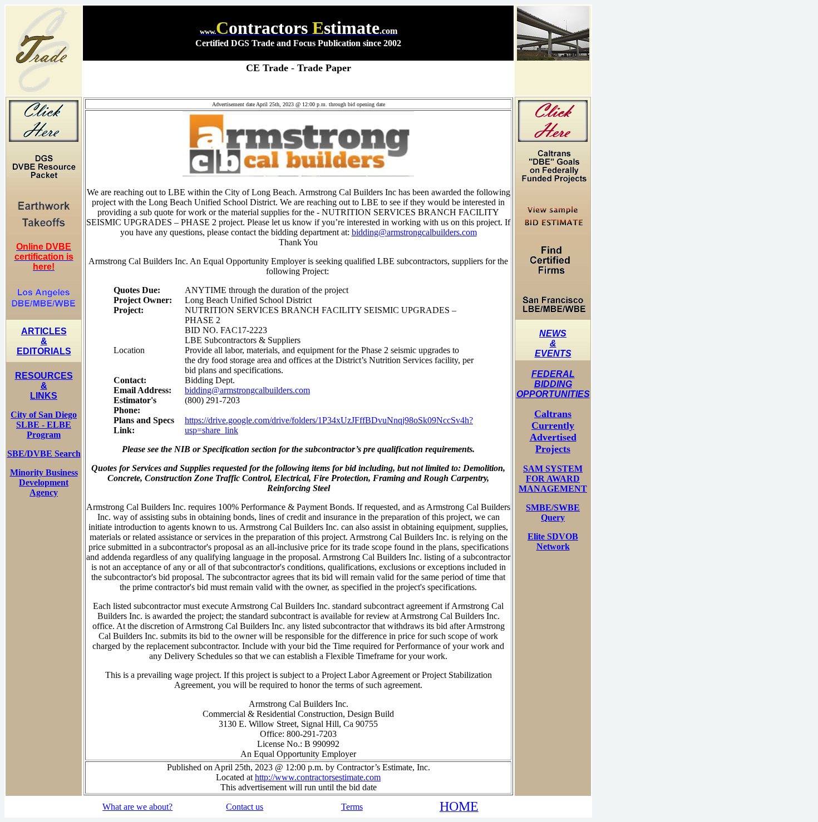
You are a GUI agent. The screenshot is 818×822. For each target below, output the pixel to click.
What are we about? (137, 806)
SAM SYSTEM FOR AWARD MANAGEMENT (553, 478)
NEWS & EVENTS (553, 343)
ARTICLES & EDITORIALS (44, 341)
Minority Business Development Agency (44, 482)
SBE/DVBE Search (44, 453)
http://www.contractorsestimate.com (318, 777)
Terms (352, 806)
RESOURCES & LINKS (44, 385)
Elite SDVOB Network (553, 541)
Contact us (244, 806)
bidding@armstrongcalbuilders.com (414, 232)
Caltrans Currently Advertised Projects (553, 431)
